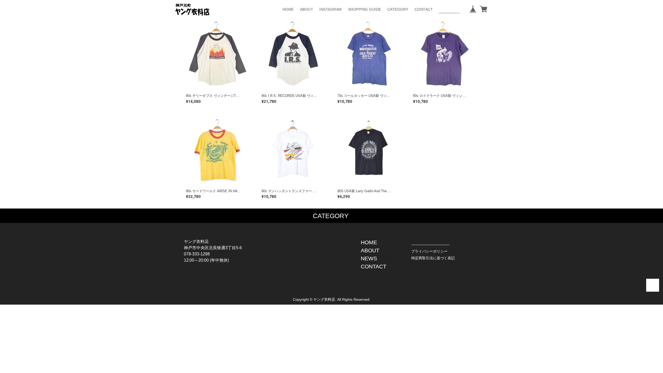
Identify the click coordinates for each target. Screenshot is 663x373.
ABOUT (306, 9)
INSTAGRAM (330, 9)
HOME (288, 9)
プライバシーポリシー (429, 251)
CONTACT (424, 9)
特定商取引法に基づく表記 (433, 258)
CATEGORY (397, 9)
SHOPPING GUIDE (364, 9)
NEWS (369, 258)
